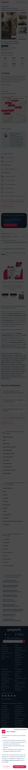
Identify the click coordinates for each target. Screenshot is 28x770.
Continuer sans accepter (20, 729)
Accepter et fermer (19, 766)
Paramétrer (7, 766)
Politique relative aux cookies (12, 760)
